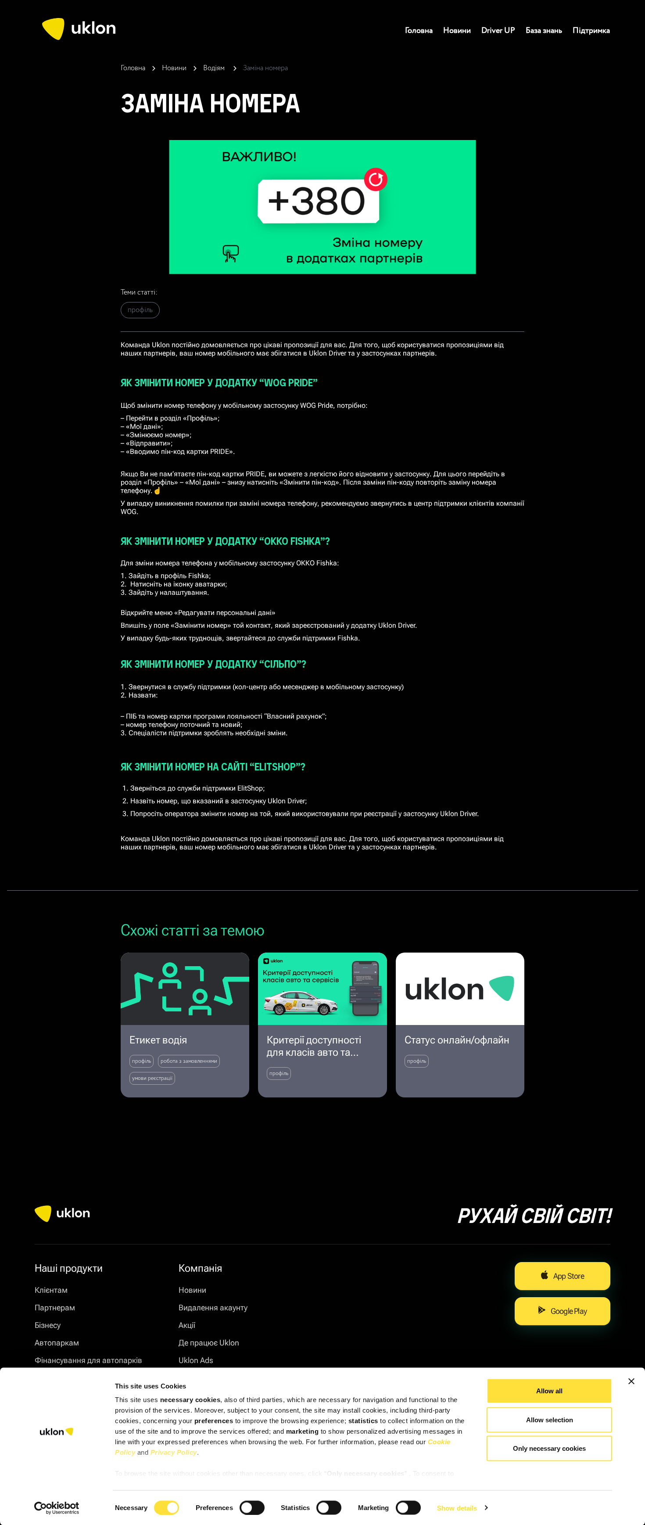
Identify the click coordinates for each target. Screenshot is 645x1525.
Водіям (214, 68)
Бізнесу (48, 1325)
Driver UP (498, 30)
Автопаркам (57, 1342)
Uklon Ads (196, 1360)
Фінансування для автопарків (88, 1360)
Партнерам (55, 1307)
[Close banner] (631, 1381)
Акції (187, 1325)
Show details (457, 1507)
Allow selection (549, 1419)
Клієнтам (51, 1290)
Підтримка (591, 30)
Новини (457, 30)
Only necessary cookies (549, 1448)
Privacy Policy (173, 1452)
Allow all (549, 1391)
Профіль (140, 310)
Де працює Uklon (209, 1342)
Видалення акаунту (213, 1307)
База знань (544, 30)
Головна (419, 30)
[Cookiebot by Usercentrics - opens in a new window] (56, 1507)
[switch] (252, 1507)
